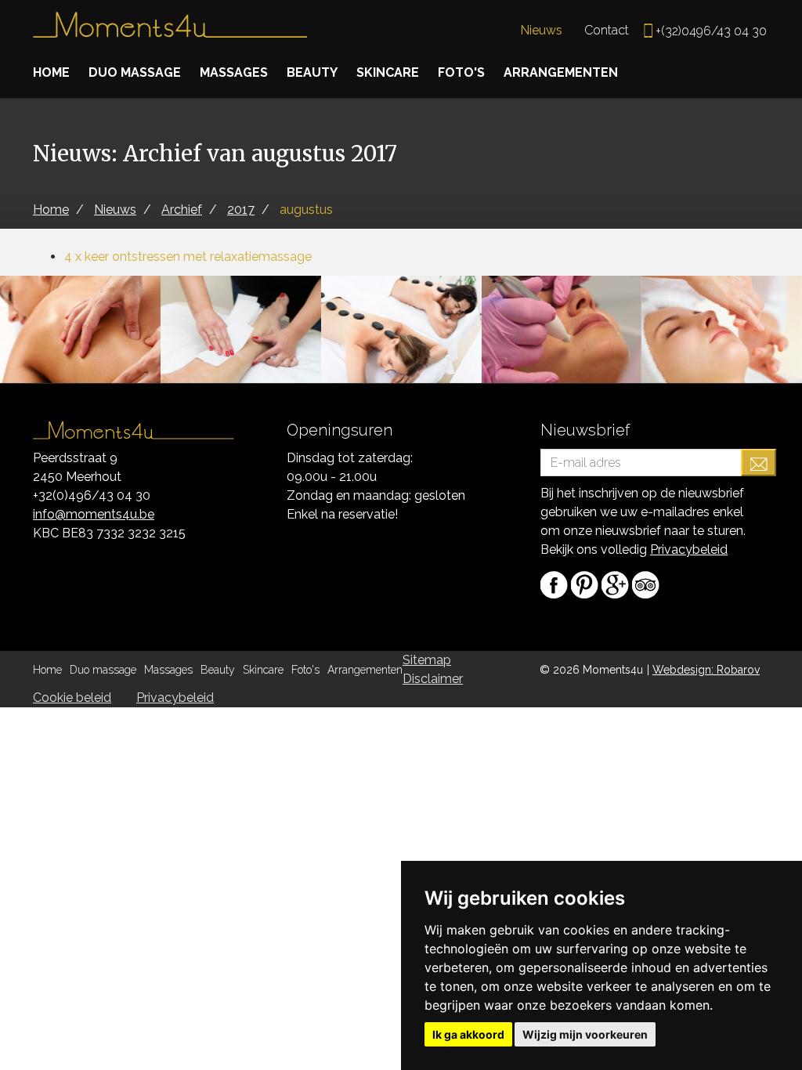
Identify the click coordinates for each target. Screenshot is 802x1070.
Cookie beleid (72, 697)
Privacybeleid (689, 549)
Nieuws (541, 30)
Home (51, 72)
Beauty (312, 72)
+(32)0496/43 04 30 (711, 30)
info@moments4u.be (93, 514)
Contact (606, 30)
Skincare (387, 72)
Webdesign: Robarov (706, 669)
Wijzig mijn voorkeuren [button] (585, 1034)
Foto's (461, 72)
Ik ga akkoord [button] (468, 1034)
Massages (234, 72)
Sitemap (427, 659)
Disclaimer (433, 678)
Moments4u (170, 31)
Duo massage (135, 72)
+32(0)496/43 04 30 (91, 495)
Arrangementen (561, 72)
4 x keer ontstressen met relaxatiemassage (188, 256)
